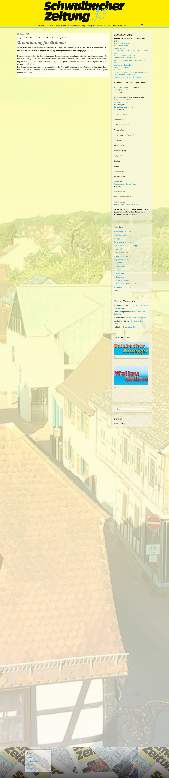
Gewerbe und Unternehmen (125, 242)
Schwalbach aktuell (121, 280)
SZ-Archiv (50, 25)
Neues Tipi (132, 327)
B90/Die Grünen (120, 48)
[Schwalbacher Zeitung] (84, 12)
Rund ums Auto (122, 273)
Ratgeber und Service (122, 260)
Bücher (119, 263)
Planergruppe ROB (121, 90)
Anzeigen (117, 238)
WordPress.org (32, 768)
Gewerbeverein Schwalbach (124, 58)
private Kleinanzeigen (122, 256)
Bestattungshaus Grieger (123, 107)
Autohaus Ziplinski (121, 102)
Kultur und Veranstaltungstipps (126, 245)
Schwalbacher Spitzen (122, 287)
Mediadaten (61, 25)
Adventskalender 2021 (122, 231)
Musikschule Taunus (122, 67)
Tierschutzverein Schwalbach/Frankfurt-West (131, 72)
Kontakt (107, 25)
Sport (116, 291)
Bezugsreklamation (94, 25)
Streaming (120, 277)
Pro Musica (118, 70)
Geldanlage (120, 266)
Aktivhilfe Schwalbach (122, 43)
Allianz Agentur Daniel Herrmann (126, 204)
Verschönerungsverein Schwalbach (127, 77)
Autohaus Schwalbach (122, 100)
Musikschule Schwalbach (123, 65)
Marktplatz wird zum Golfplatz (136, 317)
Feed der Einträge (34, 761)
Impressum (117, 25)
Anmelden (31, 757)
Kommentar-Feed (33, 765)
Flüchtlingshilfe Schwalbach (124, 55)
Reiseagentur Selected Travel (125, 184)
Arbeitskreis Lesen (121, 46)
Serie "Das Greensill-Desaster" (127, 283)
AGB (126, 25)
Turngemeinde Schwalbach (124, 75)
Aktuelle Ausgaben (121, 235)
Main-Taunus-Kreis (121, 253)
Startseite (40, 25)
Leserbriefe (118, 249)
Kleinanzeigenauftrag (76, 25)
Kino (118, 270)
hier (124, 209)
